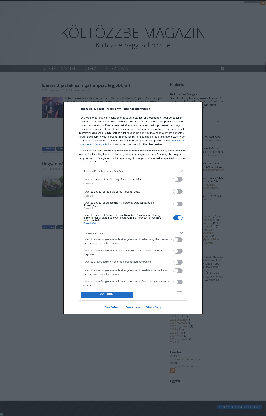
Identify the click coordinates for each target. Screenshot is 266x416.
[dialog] (133, 208)
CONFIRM (107, 294)
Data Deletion (112, 307)
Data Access (133, 307)
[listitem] (133, 171)
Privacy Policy (153, 307)
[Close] (195, 109)
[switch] (178, 179)
